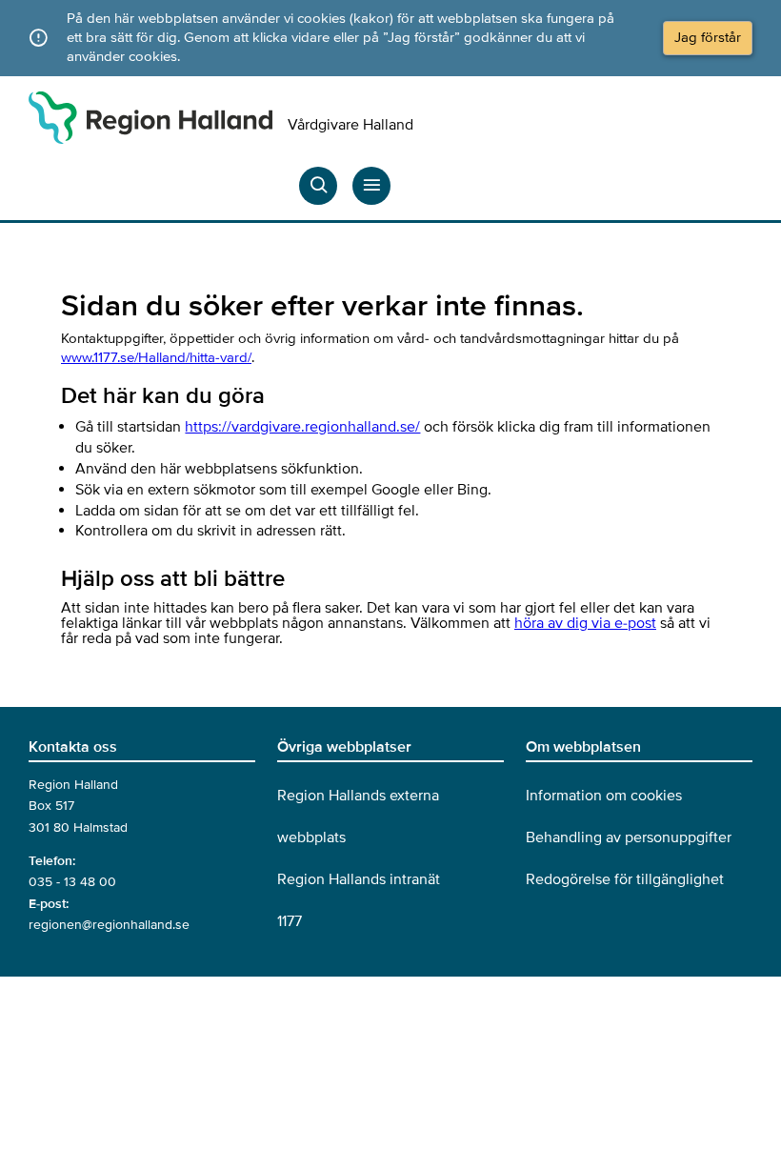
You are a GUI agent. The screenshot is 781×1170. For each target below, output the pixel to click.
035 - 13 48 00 (72, 882)
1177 (289, 921)
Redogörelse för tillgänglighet (625, 879)
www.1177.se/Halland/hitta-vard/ (156, 357)
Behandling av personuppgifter (628, 837)
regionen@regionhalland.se (109, 925)
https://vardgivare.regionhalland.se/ (302, 426)
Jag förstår (707, 37)
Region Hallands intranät (358, 879)
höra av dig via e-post (585, 623)
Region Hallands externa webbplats (358, 816)
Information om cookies (604, 795)
